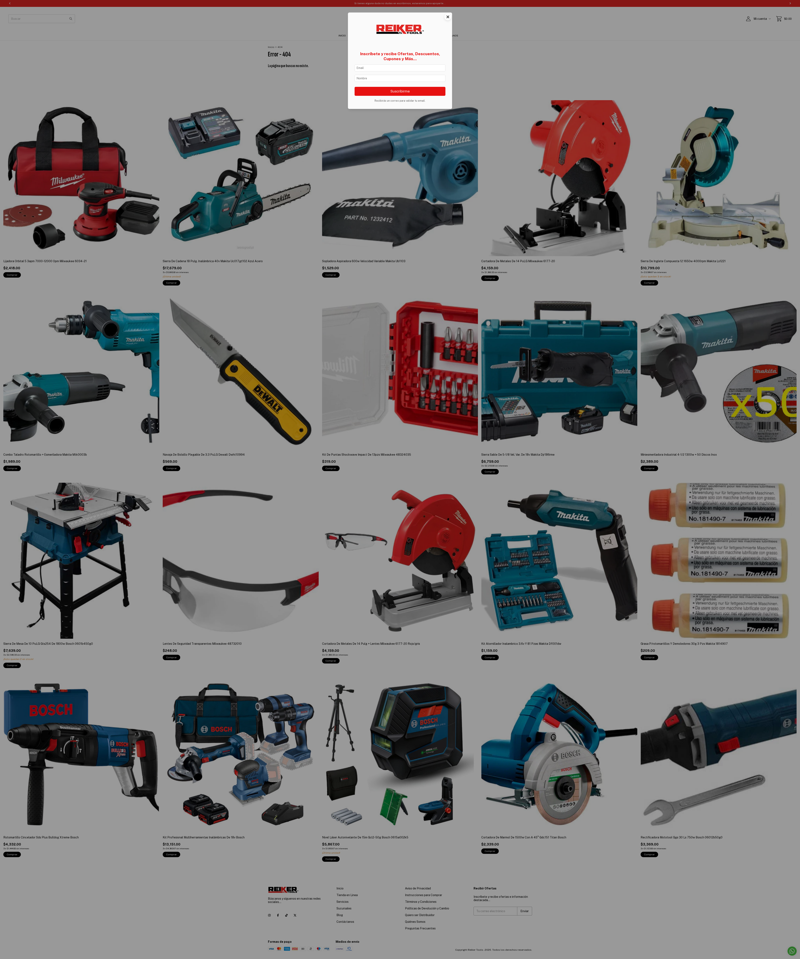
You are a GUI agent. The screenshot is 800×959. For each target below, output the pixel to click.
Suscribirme (400, 91)
